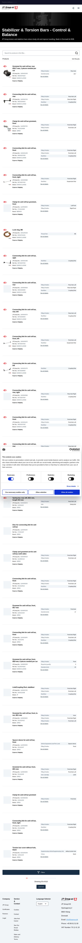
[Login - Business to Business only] (73, 8)
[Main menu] (78, 8)
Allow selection (41, 492)
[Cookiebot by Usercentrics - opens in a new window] (71, 449)
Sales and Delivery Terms (17, 937)
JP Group (5, 905)
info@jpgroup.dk (72, 919)
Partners (5, 913)
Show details (71, 486)
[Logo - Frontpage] (10, 8)
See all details (44, 76)
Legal (4, 918)
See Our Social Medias (16, 927)
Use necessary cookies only (15, 492)
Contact (16, 914)
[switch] (31, 478)
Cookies (16, 910)
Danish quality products (9, 2)
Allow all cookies (67, 492)
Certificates (6, 909)
